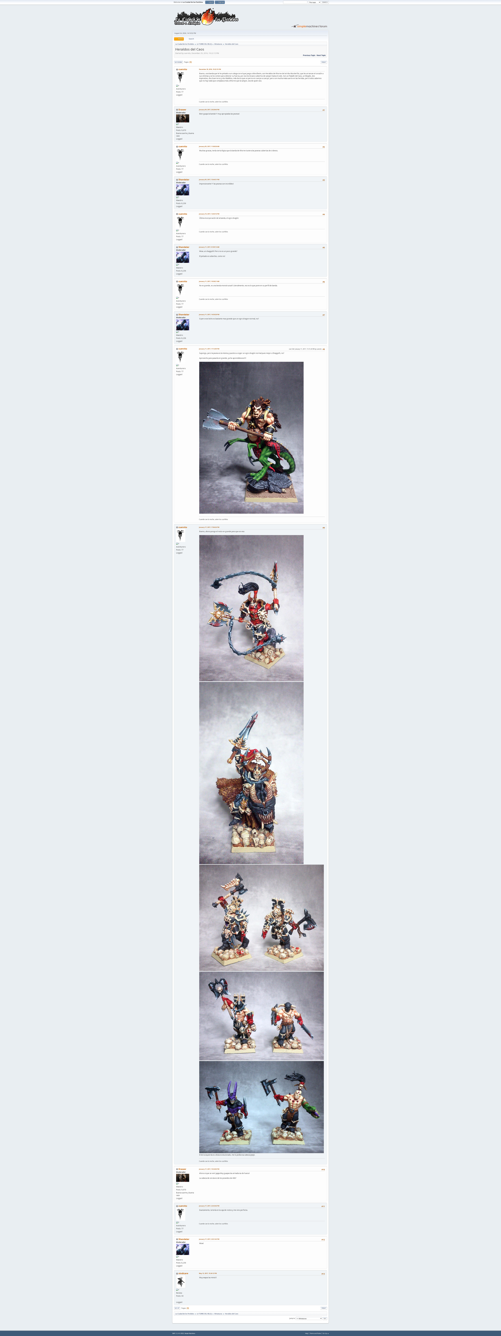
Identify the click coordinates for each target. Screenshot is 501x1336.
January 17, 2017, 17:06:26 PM (209, 527)
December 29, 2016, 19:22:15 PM (210, 69)
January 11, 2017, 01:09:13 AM (209, 247)
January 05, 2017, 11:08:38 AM (209, 146)
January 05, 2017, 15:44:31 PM (209, 179)
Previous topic (309, 55)
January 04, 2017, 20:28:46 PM (209, 110)
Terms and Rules (315, 1333)
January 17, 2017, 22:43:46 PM (209, 1206)
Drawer (182, 109)
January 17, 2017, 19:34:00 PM (209, 1169)
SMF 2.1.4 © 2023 (178, 1333)
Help (306, 1333)
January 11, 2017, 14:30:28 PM (209, 314)
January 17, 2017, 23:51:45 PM (209, 1239)
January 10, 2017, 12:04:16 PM (209, 214)
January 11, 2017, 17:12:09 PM (209, 349)
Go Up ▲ (326, 1333)
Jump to (292, 1318)
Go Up (177, 1308)
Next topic (321, 55)
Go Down (178, 62)
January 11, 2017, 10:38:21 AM (209, 281)
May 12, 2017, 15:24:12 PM (208, 1273)
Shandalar (183, 179)
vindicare (183, 1273)
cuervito (182, 69)
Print (324, 62)
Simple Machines (189, 1333)
